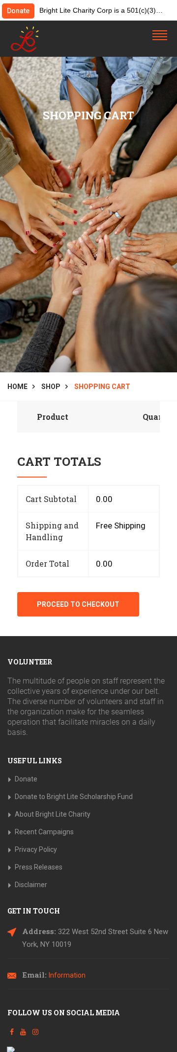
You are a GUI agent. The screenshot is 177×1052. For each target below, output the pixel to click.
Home (17, 386)
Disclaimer (31, 885)
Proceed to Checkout (78, 604)
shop (50, 386)
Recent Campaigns (44, 832)
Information (67, 975)
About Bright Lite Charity (52, 814)
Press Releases (38, 867)
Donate (18, 11)
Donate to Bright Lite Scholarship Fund (74, 796)
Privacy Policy (36, 849)
